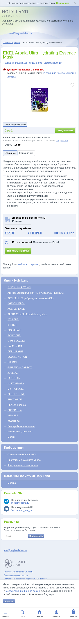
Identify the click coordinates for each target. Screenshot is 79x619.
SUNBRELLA (15, 410)
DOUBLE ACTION (17, 357)
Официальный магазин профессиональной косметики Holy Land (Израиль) (37, 22)
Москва (12, 483)
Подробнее (62, 3)
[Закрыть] (74, 3)
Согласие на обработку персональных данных (25, 579)
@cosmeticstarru (20, 502)
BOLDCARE (14, 335)
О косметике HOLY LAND (21, 454)
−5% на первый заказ (15, 124)
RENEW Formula (17, 405)
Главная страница (11, 42)
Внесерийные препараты (21, 426)
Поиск (22, 617)
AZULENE (13, 319)
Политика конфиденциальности (18, 572)
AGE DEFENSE (16, 308)
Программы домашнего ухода (24, 460)
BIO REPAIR (14, 330)
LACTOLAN (14, 378)
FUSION (12, 362)
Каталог (5, 617)
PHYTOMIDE (15, 399)
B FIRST (12, 324)
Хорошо (9, 601)
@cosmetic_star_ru (21, 510)
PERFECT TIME (16, 394)
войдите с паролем (28, 264)
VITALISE (13, 415)
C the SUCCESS (17, 340)
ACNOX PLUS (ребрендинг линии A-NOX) (30, 298)
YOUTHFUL (14, 421)
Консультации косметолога (23, 465)
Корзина (73, 617)
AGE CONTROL (16, 303)
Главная (39, 617)
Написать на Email (18, 250)
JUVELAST (14, 373)
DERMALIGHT (15, 351)
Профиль (57, 617)
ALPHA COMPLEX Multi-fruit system (27, 314)
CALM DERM (15, 346)
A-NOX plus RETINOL (19, 287)
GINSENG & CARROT (20, 367)
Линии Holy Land (16, 280)
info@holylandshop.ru (20, 33)
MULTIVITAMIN (16, 383)
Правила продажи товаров (16, 575)
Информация (14, 447)
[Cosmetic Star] (16, 563)
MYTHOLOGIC (16, 389)
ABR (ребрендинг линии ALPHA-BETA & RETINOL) (36, 292)
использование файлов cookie (23, 591)
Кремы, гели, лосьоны (20, 431)
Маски (11, 437)
